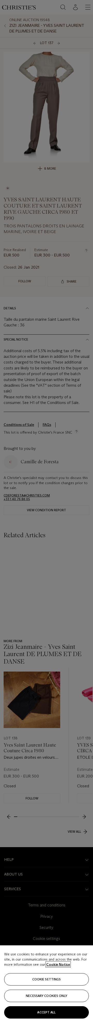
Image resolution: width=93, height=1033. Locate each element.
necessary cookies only (46, 996)
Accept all (46, 1012)
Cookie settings (46, 979)
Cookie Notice (58, 964)
